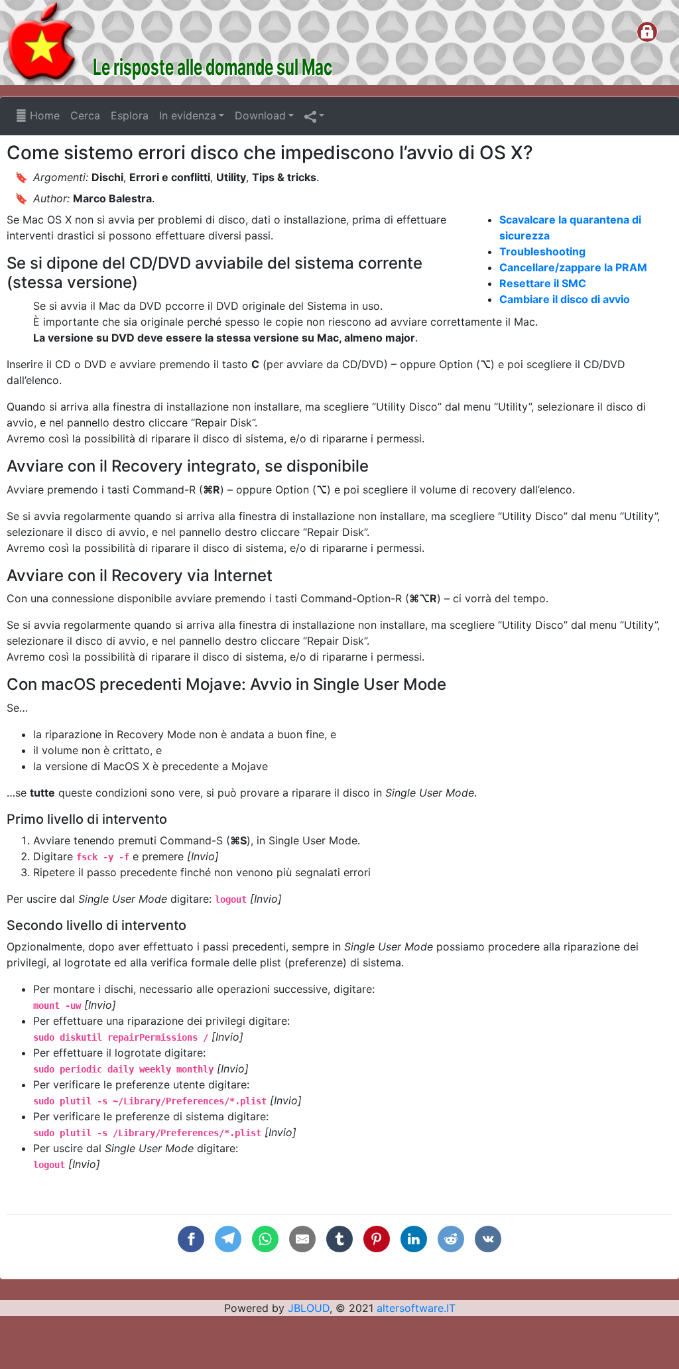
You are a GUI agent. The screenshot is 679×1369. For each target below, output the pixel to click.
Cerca (85, 115)
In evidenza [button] (187, 115)
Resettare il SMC (542, 283)
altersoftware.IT (416, 1308)
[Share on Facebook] (191, 1239)
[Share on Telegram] (228, 1239)
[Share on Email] (302, 1239)
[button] (314, 116)
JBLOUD (309, 1308)
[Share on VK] (488, 1239)
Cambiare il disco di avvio (564, 299)
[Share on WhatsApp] (265, 1239)
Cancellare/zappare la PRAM (573, 267)
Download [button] (260, 115)
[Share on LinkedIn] (414, 1239)
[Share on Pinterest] (376, 1239)
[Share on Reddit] (451, 1239)
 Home (38, 115)
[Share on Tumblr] (339, 1239)
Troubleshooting (542, 251)
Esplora (130, 115)
